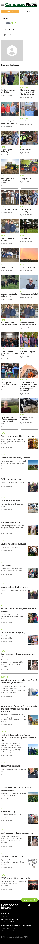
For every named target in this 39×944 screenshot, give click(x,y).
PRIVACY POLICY (7, 922)
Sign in (29, 11)
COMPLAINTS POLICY (9, 928)
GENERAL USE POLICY (9, 919)
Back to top (28, 900)
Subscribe (10, 11)
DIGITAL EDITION (8, 931)
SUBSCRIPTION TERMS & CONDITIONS (16, 926)
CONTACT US (6, 916)
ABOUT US (5, 914)
